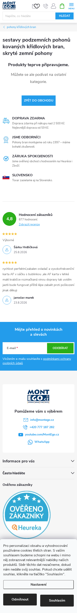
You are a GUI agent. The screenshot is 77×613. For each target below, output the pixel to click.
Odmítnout (20, 599)
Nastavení (38, 584)
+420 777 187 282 (42, 427)
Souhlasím (57, 600)
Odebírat (60, 348)
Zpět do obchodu (38, 100)
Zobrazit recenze (29, 224)
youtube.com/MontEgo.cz (42, 434)
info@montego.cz (42, 420)
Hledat (64, 16)
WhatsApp (41, 442)
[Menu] (71, 5)
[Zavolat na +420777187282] (45, 6)
